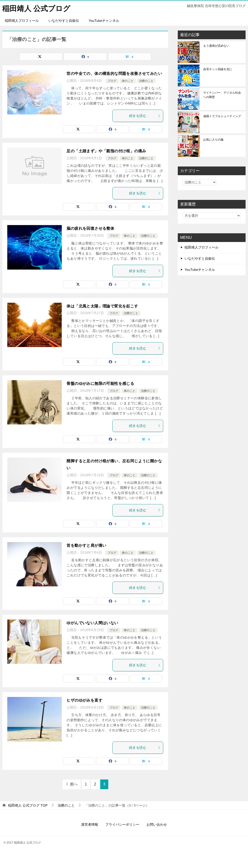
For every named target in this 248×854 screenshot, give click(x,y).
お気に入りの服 (213, 139)
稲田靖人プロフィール (22, 21)
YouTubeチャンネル (104, 21)
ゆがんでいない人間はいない (92, 623)
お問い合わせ (157, 824)
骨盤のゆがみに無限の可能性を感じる (100, 383)
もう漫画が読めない (216, 45)
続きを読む (138, 116)
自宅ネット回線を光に (217, 69)
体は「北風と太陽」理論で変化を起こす (102, 306)
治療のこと (146, 81)
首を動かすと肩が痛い (86, 545)
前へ (74, 784)
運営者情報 (89, 824)
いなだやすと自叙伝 (63, 21)
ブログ (112, 81)
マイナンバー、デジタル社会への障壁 (222, 95)
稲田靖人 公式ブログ (36, 8)
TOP (27, 805)
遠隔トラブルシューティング (222, 116)
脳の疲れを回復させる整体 (90, 228)
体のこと (127, 81)
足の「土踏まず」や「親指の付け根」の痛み (106, 151)
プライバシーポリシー (122, 824)
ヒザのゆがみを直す (84, 700)
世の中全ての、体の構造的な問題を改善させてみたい (114, 73)
